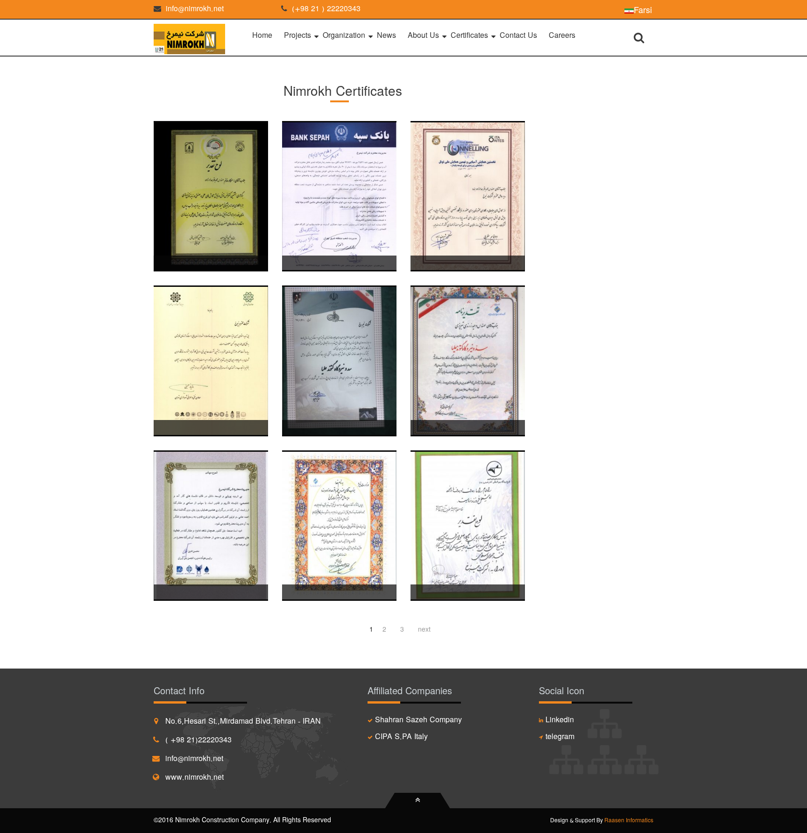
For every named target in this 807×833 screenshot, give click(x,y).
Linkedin (559, 720)
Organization (344, 36)
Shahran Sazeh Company (418, 720)
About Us (423, 36)
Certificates (469, 36)
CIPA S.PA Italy (401, 737)
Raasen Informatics (628, 821)
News (386, 36)
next (424, 630)
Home (262, 36)
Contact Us (518, 36)
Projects (297, 36)
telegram (559, 737)
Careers (562, 36)
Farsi (643, 9)
